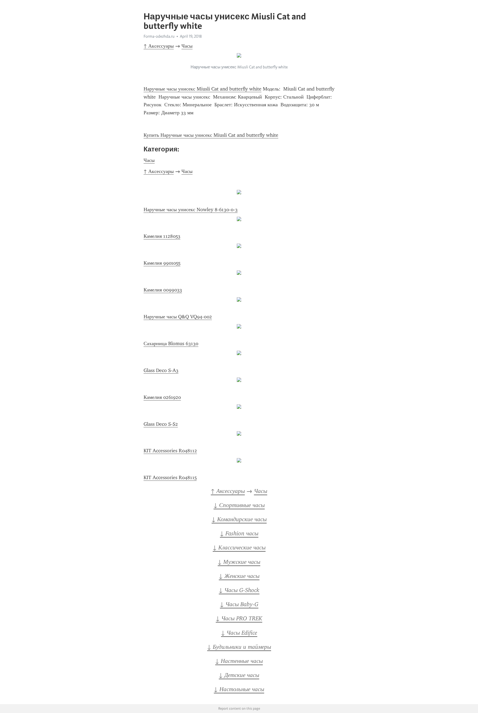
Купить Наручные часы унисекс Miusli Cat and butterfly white (211, 135)
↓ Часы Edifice (239, 632)
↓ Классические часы (239, 547)
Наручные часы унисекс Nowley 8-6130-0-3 (191, 209)
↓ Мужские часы (239, 561)
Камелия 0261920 (162, 397)
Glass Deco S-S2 (161, 424)
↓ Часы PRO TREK (239, 618)
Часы (187, 46)
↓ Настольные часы (239, 689)
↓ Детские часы (239, 675)
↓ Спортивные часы (239, 505)
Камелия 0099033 (163, 290)
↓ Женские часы (239, 576)
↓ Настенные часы (239, 661)
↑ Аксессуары (159, 46)
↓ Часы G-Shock (239, 590)
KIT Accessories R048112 (170, 451)
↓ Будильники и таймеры (239, 646)
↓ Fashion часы (239, 533)
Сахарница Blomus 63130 (171, 343)
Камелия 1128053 (162, 236)
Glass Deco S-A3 (161, 370)
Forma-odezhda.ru (159, 36)
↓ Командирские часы (239, 519)
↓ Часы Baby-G (239, 604)
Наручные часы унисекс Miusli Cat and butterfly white (202, 89)
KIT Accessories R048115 (170, 477)
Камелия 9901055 (162, 263)
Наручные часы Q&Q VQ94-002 (178, 317)
